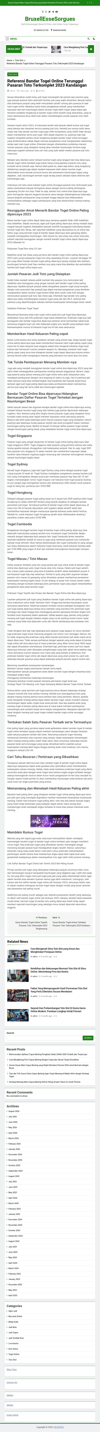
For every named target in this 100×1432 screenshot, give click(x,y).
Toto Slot (12, 74)
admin (12, 90)
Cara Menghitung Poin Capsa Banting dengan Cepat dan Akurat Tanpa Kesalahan (44, 1060)
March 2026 (13, 1138)
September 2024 (15, 1236)
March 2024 (13, 1268)
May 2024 (12, 1257)
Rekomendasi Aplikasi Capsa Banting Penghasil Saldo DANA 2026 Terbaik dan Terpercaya (48, 1054)
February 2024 (14, 1274)
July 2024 (12, 1247)
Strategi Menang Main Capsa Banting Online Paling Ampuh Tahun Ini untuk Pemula (44, 1082)
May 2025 (12, 1192)
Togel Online (13, 1354)
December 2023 (15, 1284)
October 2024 (14, 1230)
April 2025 (12, 1198)
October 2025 (14, 1165)
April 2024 (12, 1263)
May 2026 (12, 1127)
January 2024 (14, 1279)
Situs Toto (12, 1369)
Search (10, 1033)
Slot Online (13, 1349)
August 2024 (13, 1241)
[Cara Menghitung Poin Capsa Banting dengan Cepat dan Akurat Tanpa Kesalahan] (45, 51)
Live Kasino (13, 1343)
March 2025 (13, 1203)
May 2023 (12, 1290)
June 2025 (12, 1187)
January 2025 (14, 1214)
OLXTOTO (59, 1427)
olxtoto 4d (12, 1382)
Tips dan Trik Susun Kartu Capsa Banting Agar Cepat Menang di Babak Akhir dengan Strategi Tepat (44, 3)
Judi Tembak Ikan (16, 1338)
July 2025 (12, 1181)
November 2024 (15, 1225)
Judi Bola (12, 1327)
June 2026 (12, 1122)
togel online (12, 1415)
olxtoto (10, 1395)
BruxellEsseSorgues (50, 19)
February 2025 (14, 1209)
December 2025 (15, 1154)
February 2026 (14, 1144)
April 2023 (12, 1295)
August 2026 (13, 1111)
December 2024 (15, 1219)
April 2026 (12, 1133)
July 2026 (12, 1116)
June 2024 (12, 1252)
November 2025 (15, 1160)
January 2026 (14, 1149)
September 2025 (15, 1171)
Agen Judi (12, 1311)
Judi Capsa (13, 1332)
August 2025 (13, 1176)
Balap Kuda (13, 1322)
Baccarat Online (15, 1316)
